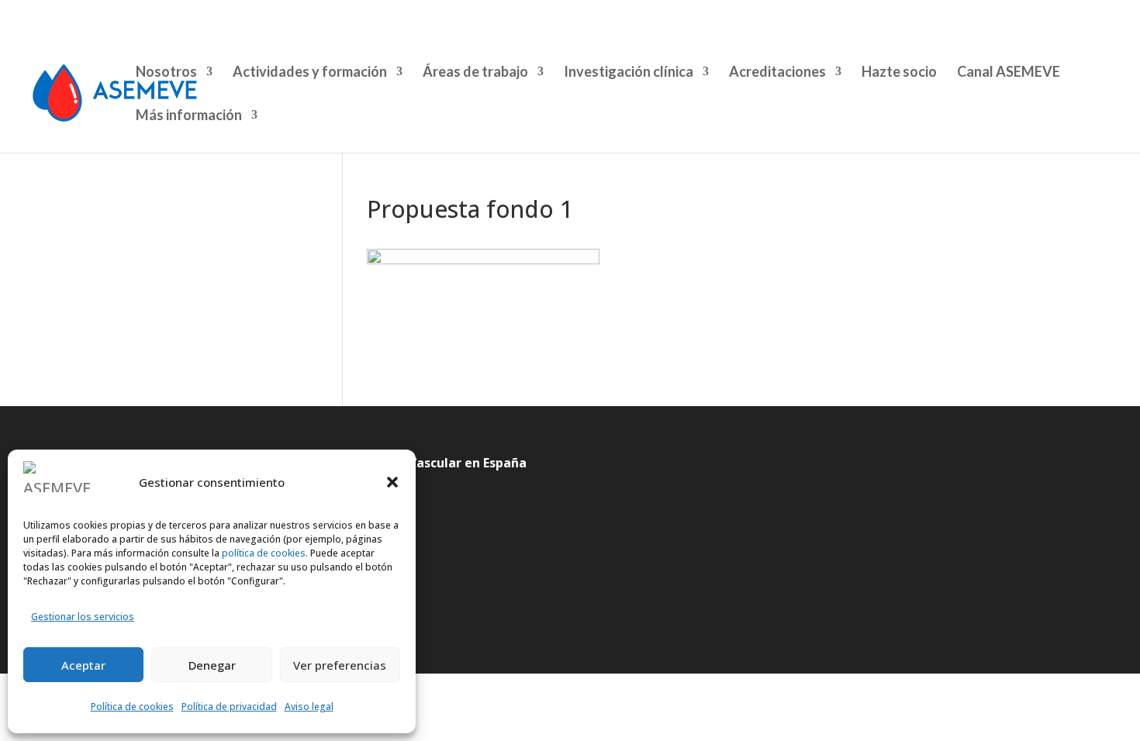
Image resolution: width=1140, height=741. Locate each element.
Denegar (212, 665)
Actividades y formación (310, 73)
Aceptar (83, 665)
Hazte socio (899, 73)
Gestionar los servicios (82, 616)
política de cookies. (263, 553)
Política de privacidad (229, 706)
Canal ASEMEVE (1008, 73)
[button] (392, 482)
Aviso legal (309, 706)
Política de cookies (132, 706)
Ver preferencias (339, 665)
